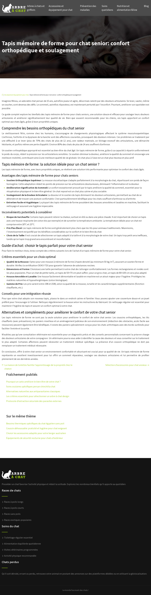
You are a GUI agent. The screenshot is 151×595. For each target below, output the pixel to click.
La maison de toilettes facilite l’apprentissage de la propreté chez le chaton (38, 366)
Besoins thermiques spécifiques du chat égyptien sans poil (35, 423)
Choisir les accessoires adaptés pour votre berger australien (36, 433)
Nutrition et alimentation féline (127, 7)
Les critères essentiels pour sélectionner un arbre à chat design (37, 396)
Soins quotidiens (107, 7)
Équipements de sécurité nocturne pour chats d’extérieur (34, 438)
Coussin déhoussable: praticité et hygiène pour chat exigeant (36, 428)
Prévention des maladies (88, 7)
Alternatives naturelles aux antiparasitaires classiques (33, 391)
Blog (146, 6)
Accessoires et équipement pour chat (61, 7)
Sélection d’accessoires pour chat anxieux (126, 365)
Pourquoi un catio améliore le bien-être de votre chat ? (33, 381)
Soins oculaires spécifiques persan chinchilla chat (30, 386)
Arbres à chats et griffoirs (36, 7)
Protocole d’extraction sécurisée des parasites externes (33, 401)
